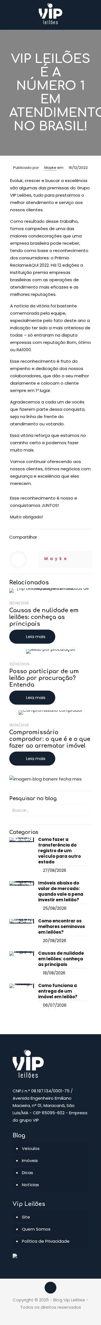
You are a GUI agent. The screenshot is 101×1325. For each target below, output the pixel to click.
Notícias (30, 1185)
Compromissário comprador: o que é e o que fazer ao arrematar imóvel (49, 739)
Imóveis (30, 1160)
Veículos (31, 1148)
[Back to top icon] (50, 1288)
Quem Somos (36, 1229)
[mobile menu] (93, 11)
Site (26, 1217)
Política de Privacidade (46, 1241)
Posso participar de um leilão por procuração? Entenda (44, 678)
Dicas (27, 1173)
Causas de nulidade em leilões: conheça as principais (44, 617)
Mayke (50, 167)
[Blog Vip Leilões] (50, 13)
